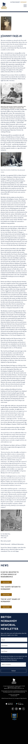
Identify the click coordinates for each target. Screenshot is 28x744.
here (17, 551)
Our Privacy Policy (14, 695)
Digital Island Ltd (24, 698)
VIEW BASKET (23, 2)
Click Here (17, 694)
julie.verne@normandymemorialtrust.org (18, 692)
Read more (6, 582)
